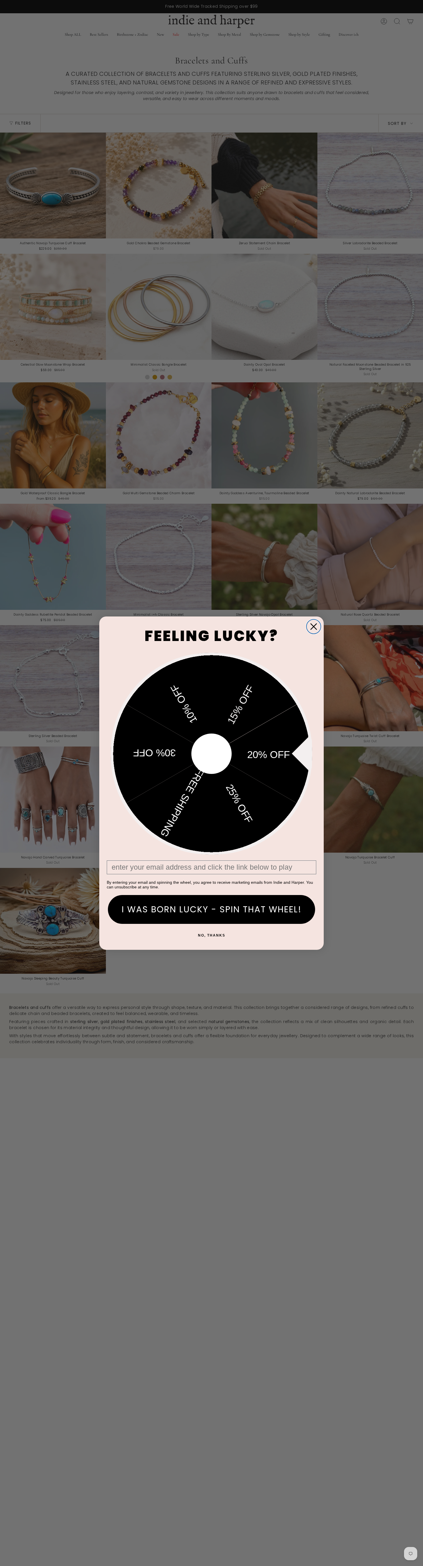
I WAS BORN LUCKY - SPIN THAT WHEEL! (212, 909)
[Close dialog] (313, 626)
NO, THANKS (211, 935)
